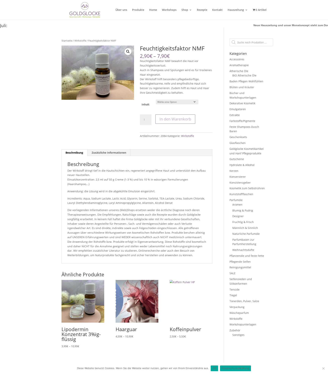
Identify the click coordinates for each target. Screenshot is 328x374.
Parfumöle (236, 200)
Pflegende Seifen (240, 261)
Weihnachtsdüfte (243, 250)
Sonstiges (238, 335)
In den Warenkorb (175, 119)
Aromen (237, 204)
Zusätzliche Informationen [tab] (109, 152)
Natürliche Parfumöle (246, 234)
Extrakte (234, 115)
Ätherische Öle (238, 71)
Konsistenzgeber (240, 182)
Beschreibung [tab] (74, 152)
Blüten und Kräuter (241, 87)
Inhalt (145, 104)
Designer (238, 216)
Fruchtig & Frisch (243, 222)
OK (214, 368)
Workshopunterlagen (242, 324)
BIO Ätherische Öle (244, 75)
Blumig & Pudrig (242, 210)
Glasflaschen (237, 143)
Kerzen (233, 171)
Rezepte (202, 10)
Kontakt (217, 10)
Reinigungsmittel (240, 267)
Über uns (121, 10)
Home (153, 10)
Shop (184, 10)
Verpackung (236, 307)
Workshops (169, 10)
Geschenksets (238, 137)
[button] (128, 51)
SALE (232, 273)
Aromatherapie (239, 65)
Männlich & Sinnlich (245, 228)
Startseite (67, 40)
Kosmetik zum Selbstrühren (247, 188)
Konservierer (237, 176)
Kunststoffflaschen (241, 194)
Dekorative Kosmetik (242, 103)
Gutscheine (236, 159)
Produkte (138, 10)
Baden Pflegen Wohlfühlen (246, 81)
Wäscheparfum (239, 313)
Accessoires (236, 59)
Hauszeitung (236, 10)
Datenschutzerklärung (235, 368)
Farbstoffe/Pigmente (242, 121)
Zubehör (234, 330)
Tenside (234, 289)
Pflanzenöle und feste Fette (246, 256)
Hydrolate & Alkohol (242, 165)
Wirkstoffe (80, 40)
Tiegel (233, 295)
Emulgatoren (237, 109)
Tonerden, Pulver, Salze (244, 301)
